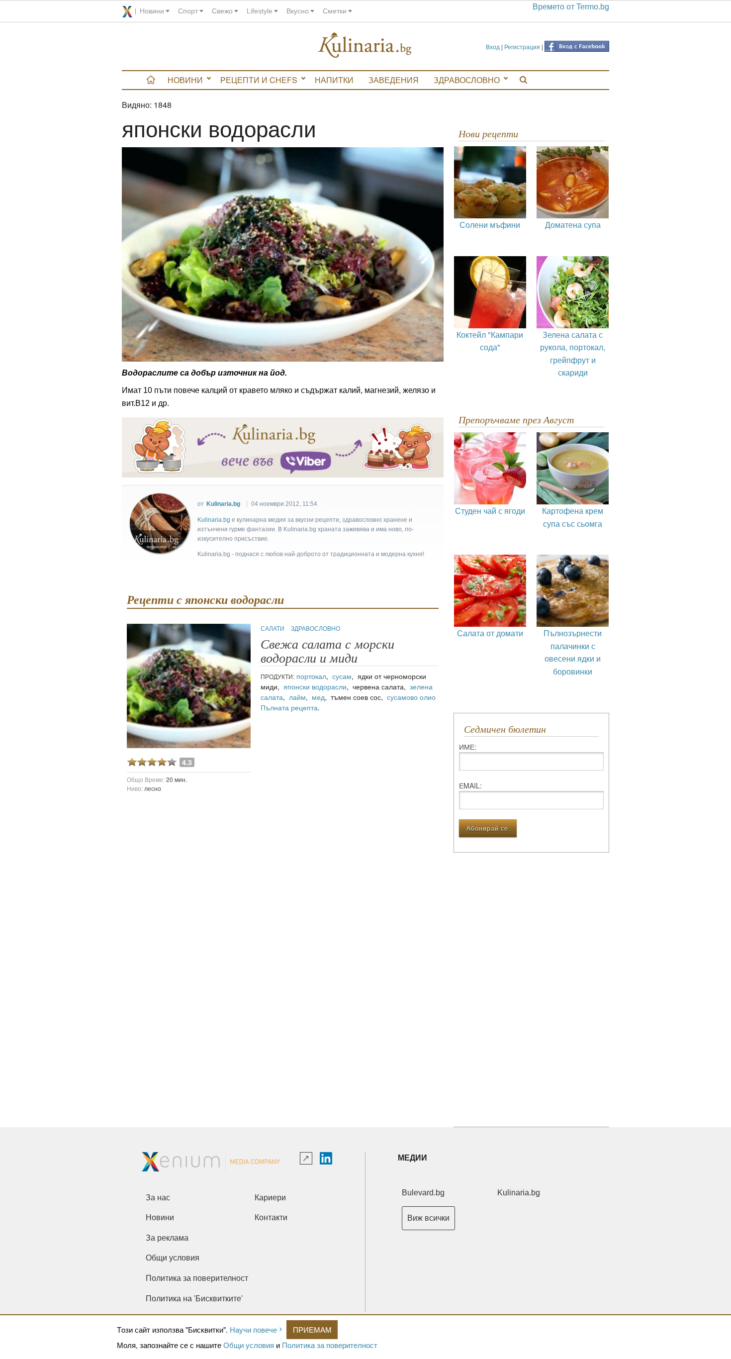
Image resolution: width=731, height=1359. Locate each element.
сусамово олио (411, 697)
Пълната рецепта (289, 707)
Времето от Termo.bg (571, 6)
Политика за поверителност (329, 1345)
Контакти (271, 1217)
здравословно (315, 628)
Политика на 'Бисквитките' (194, 1298)
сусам (342, 676)
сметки (335, 11)
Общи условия (248, 1345)
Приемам (312, 1329)
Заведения (393, 80)
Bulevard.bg (423, 1192)
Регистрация (522, 46)
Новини (185, 80)
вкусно (297, 11)
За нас (158, 1197)
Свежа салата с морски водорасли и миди (327, 651)
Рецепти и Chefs (258, 80)
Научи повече (253, 1329)
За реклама (167, 1238)
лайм (297, 697)
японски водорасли (315, 686)
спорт (188, 11)
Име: (467, 747)
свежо (222, 11)
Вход (493, 46)
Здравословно (467, 80)
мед (318, 697)
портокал (311, 676)
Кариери (270, 1197)
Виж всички (428, 1218)
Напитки (334, 80)
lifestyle (260, 11)
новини (152, 11)
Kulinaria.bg (223, 503)
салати (273, 628)
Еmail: (470, 785)
